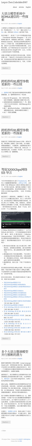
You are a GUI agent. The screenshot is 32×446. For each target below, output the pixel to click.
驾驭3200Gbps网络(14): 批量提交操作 (17, 328)
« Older (3, 431)
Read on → (6, 68)
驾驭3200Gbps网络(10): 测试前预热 (17, 311)
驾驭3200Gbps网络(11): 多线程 (14, 315)
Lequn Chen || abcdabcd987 (14, 2)
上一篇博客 (4, 92)
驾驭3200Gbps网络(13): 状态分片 (17, 323)
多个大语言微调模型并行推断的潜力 (14, 353)
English (28, 7)
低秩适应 (7, 379)
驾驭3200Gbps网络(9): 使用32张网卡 (17, 307)
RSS (21, 441)
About (15, 7)
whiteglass (27, 439)
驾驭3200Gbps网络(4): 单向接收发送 (15, 293)
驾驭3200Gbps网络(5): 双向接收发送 (15, 295)
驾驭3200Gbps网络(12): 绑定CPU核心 (17, 319)
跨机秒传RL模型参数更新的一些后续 (15, 82)
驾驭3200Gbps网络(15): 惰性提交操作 (17, 332)
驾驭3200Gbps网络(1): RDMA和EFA (15, 284)
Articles (21, 7)
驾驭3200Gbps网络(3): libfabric (14, 291)
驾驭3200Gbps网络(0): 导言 (14, 171)
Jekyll (20, 439)
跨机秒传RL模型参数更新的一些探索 (15, 131)
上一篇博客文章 (10, 411)
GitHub (15, 32)
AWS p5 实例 (23, 183)
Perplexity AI (22, 181)
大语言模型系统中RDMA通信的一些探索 (14, 17)
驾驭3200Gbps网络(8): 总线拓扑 (14, 305)
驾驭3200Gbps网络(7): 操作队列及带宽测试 (17, 301)
